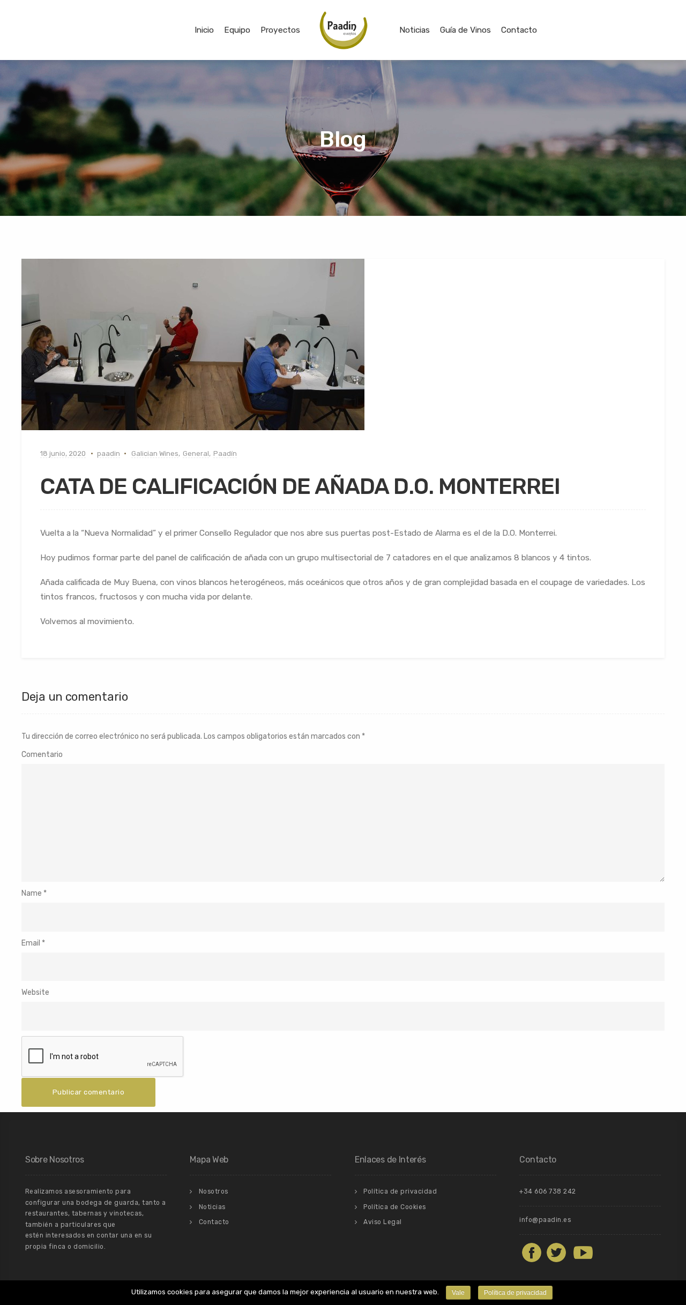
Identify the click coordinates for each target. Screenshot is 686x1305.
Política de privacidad (400, 1191)
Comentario (42, 754)
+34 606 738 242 (547, 1191)
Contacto (519, 30)
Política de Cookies (394, 1207)
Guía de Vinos (465, 30)
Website (35, 992)
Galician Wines (154, 453)
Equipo (237, 30)
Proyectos (280, 30)
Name (31, 893)
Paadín (225, 453)
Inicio (204, 30)
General (196, 453)
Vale (458, 1292)
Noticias (414, 30)
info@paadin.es (545, 1220)
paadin (108, 453)
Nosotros (213, 1191)
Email (30, 943)
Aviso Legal (382, 1222)
